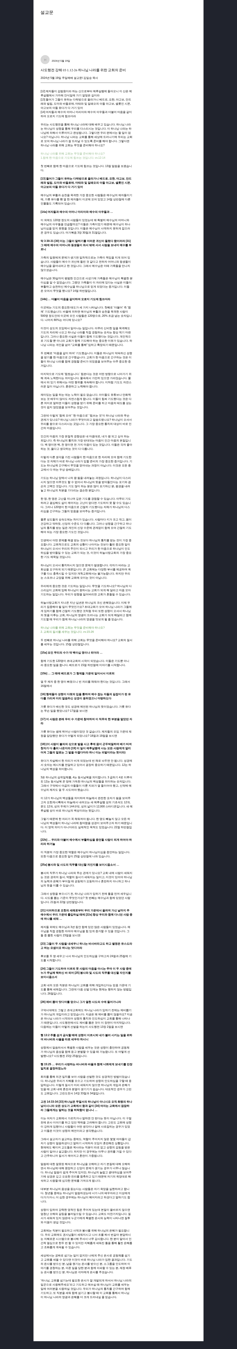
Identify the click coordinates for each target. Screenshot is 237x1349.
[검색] (165, 14)
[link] (47, 27)
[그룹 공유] (194, 14)
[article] (86, 692)
